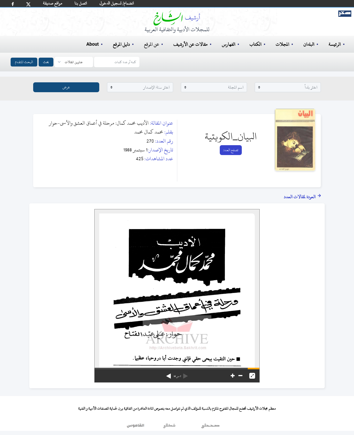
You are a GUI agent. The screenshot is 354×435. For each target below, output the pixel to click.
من (177, 376)
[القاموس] (136, 427)
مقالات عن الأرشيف (190, 44)
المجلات (282, 44)
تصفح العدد (230, 149)
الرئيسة (335, 44)
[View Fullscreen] (252, 375)
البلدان (308, 44)
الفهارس (228, 44)
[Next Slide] (168, 374)
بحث (46, 61)
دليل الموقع (121, 44)
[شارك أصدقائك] (13, 4)
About (92, 44)
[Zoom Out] (240, 375)
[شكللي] (169, 427)
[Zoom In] (233, 375)
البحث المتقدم (24, 61)
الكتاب (255, 44)
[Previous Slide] (185, 374)
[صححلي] (210, 427)
